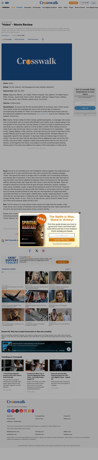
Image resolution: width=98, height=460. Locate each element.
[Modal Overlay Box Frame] (49, 230)
